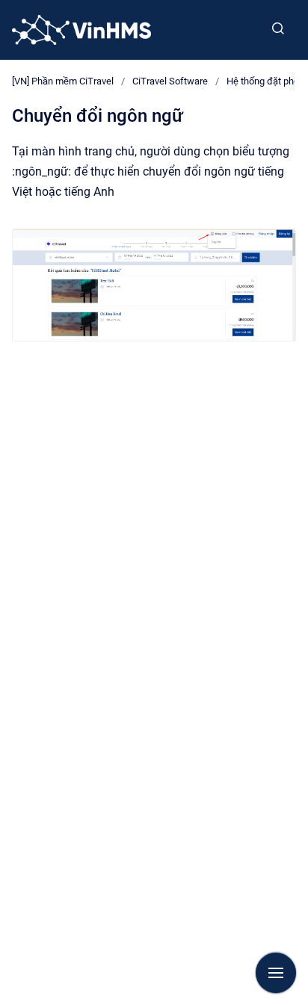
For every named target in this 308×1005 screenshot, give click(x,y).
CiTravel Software (170, 81)
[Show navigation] (276, 973)
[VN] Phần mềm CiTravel (63, 81)
